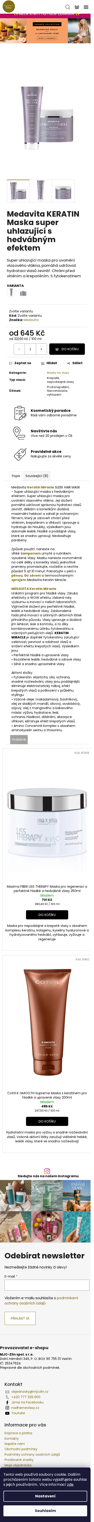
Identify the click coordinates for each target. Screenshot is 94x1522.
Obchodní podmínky (21, 1449)
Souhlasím (45, 1510)
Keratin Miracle (40, 487)
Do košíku (70, 349)
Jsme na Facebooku (27, 1402)
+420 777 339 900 (25, 1397)
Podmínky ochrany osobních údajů (32, 1454)
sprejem (18, 580)
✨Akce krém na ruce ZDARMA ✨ (47, 13)
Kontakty (12, 1438)
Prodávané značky (19, 1459)
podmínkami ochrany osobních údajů (41, 1300)
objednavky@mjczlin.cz (29, 1391)
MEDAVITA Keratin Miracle (33, 588)
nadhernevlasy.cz (25, 1407)
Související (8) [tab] (37, 476)
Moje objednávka (18, 1465)
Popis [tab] (16, 476)
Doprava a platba (18, 1433)
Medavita (31, 320)
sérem (35, 575)
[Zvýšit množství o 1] (41, 349)
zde (70, 1484)
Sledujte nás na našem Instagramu (48, 1176)
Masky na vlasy (58, 373)
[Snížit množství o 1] (19, 349)
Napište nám (15, 1444)
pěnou (17, 575)
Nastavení (45, 1496)
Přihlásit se (20, 1318)
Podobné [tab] (19, 739)
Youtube (18, 1413)
